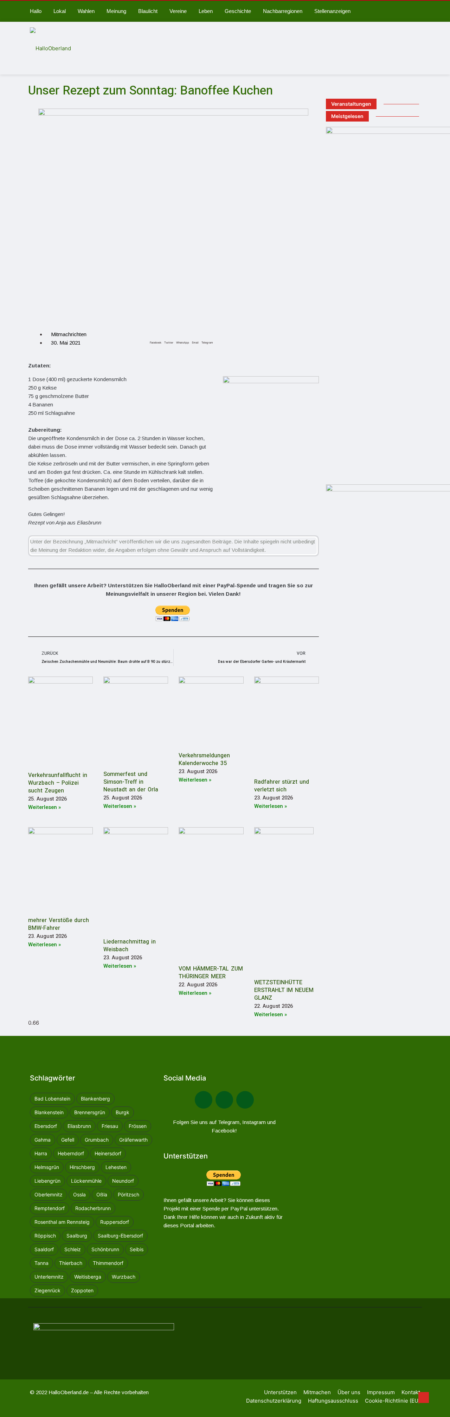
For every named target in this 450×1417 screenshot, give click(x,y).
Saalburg (76, 1236)
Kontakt (410, 1392)
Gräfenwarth (133, 1140)
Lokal (59, 11)
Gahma (42, 1140)
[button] (155, 334)
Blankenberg (95, 1099)
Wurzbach (123, 1277)
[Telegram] (224, 1100)
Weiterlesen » (44, 807)
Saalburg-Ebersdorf (120, 1236)
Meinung (116, 11)
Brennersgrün (89, 1112)
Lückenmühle (86, 1181)
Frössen (138, 1126)
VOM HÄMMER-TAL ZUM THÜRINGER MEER (211, 973)
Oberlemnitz (48, 1194)
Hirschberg (82, 1167)
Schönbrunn (105, 1249)
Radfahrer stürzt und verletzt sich (281, 786)
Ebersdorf (45, 1126)
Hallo (35, 11)
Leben (206, 11)
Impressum (381, 1392)
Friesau (110, 1126)
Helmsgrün (46, 1167)
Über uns (349, 1392)
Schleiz (72, 1249)
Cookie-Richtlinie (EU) (392, 1400)
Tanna (41, 1263)
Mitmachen (317, 1392)
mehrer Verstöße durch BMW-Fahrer (58, 924)
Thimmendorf (108, 1263)
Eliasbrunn (79, 1126)
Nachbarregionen (282, 11)
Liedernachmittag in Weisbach (129, 946)
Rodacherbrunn (93, 1208)
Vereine (178, 11)
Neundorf (123, 1181)
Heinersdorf (108, 1153)
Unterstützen (280, 1392)
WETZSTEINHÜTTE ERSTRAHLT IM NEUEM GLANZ (284, 990)
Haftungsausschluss (333, 1400)
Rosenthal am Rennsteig (62, 1222)
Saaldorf (44, 1249)
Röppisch (45, 1236)
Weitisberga (87, 1277)
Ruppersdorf (114, 1222)
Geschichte (238, 11)
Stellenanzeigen (332, 11)
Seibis (136, 1249)
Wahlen (86, 11)
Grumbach (97, 1140)
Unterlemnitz (49, 1277)
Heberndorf (71, 1153)
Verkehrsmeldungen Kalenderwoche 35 (204, 759)
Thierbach (70, 1263)
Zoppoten (82, 1290)
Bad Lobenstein (52, 1099)
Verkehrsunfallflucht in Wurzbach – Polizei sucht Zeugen (57, 783)
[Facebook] (203, 1100)
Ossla (79, 1194)
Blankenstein (49, 1112)
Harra (40, 1153)
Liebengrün (47, 1181)
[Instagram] (245, 1100)
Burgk (122, 1112)
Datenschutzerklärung (273, 1400)
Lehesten (116, 1167)
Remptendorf (49, 1208)
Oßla (101, 1194)
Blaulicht (148, 11)
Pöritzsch (128, 1194)
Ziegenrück (47, 1290)
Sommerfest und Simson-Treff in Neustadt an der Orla (130, 782)
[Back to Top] (423, 1397)
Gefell (67, 1140)
